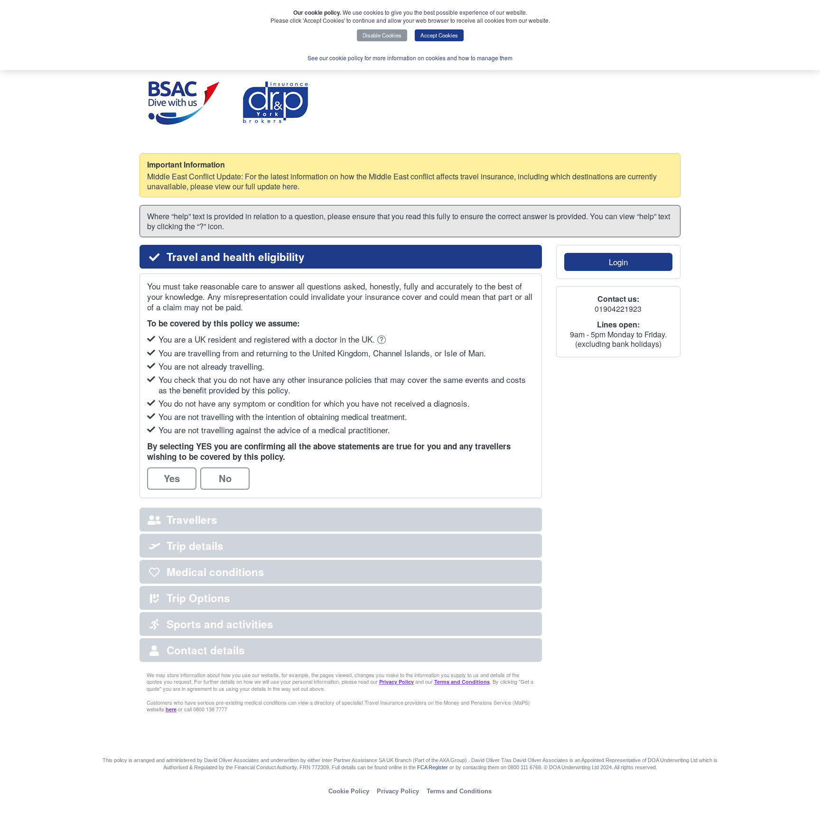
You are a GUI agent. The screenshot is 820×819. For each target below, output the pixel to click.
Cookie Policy (348, 791)
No (225, 478)
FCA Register (432, 767)
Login (618, 262)
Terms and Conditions (462, 681)
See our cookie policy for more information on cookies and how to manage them (410, 58)
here (290, 186)
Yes (172, 478)
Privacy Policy (396, 681)
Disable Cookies (382, 35)
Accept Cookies (439, 35)
